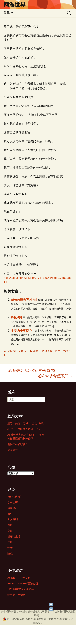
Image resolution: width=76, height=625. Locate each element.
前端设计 (12, 508)
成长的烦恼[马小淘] (24, 299)
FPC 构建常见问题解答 (20, 589)
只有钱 (48, 350)
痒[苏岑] (16, 317)
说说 (10, 542)
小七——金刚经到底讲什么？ (24, 429)
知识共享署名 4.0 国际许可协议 (52, 611)
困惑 (57, 350)
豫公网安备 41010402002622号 (24, 619)
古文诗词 (12, 519)
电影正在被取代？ (17, 444)
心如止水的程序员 (55, 376)
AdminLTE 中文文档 (18, 577)
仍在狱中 (12, 450)
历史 (10, 513)
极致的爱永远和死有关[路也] (29, 370)
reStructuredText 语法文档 (22, 583)
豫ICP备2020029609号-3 (58, 619)
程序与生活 (13, 536)
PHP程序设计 (15, 496)
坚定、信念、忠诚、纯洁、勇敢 (25, 423)
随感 (10, 553)
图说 (10, 525)
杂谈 (10, 530)
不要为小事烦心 (21, 330)
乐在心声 (12, 502)
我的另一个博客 (16, 594)
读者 (35, 350)
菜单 (7, 12)
